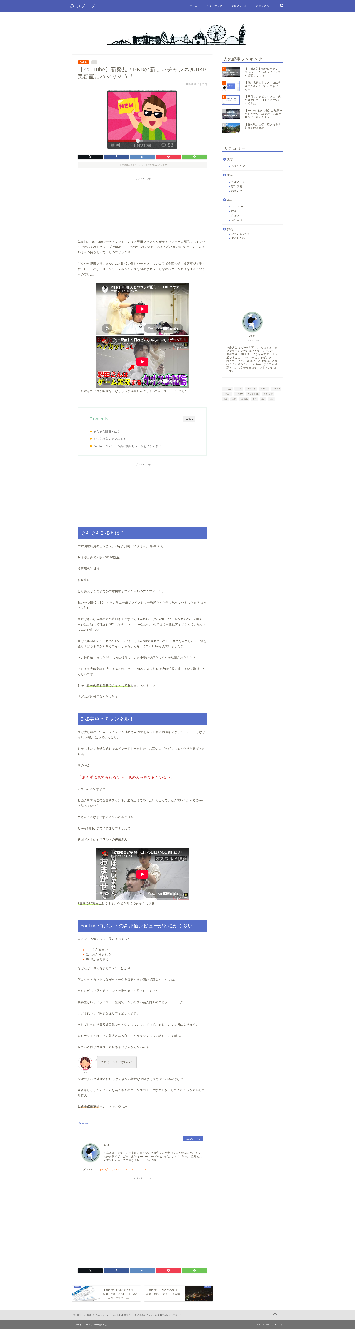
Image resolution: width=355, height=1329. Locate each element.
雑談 (230, 229)
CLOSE (189, 419)
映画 (234, 211)
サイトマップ (214, 5)
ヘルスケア (238, 181)
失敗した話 (238, 238)
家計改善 (236, 186)
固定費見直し (253, 394)
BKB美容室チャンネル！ (109, 438)
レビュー (227, 394)
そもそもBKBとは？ (106, 431)
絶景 (254, 399)
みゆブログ (83, 6)
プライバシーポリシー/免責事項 (91, 1324)
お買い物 (236, 190)
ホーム (193, 5)
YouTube (83, 62)
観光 (263, 399)
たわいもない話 (241, 233)
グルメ (235, 215)
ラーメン (276, 389)
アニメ (238, 389)
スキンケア (238, 166)
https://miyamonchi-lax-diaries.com (123, 1169)
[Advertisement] (142, 208)
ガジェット (251, 389)
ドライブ (264, 389)
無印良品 (244, 399)
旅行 (225, 399)
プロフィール (239, 5)
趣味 (230, 199)
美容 (230, 159)
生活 (230, 175)
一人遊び (239, 394)
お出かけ (236, 220)
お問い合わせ (264, 5)
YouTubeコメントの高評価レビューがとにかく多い (127, 446)
